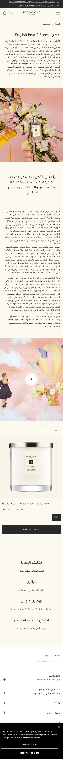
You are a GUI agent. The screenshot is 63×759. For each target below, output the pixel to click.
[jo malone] (31, 13)
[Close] (59, 727)
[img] (5, 13)
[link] (31, 467)
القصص (47, 24)
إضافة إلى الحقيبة (31, 529)
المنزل (57, 24)
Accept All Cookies (29, 753)
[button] (58, 13)
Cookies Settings (29, 745)
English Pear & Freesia (30, 41)
